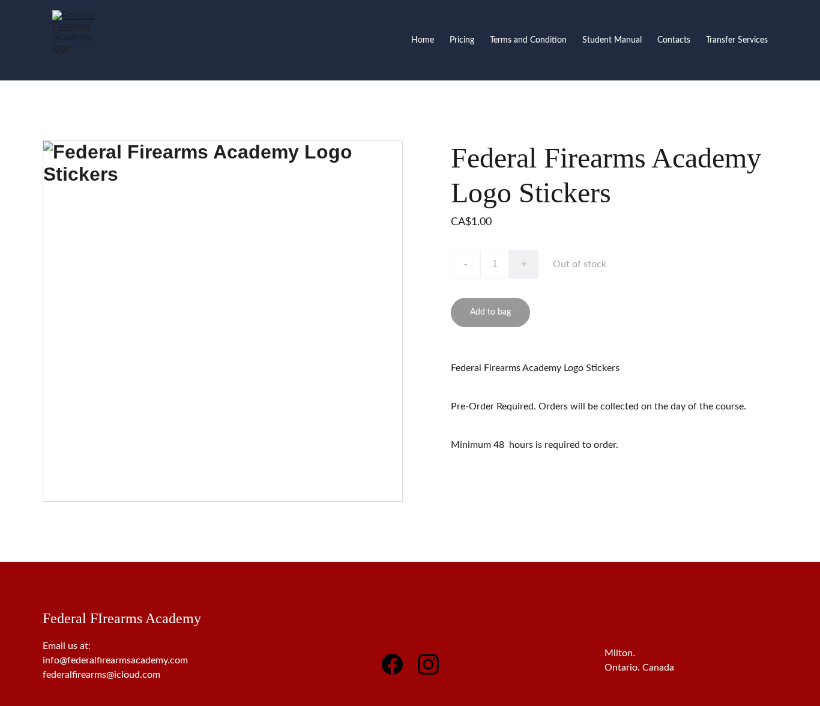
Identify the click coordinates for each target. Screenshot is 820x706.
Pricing (462, 40)
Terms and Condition (528, 40)
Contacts (673, 40)
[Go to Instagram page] (428, 664)
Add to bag (490, 312)
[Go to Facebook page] (398, 664)
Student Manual (612, 40)
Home (422, 40)
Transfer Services (737, 40)
